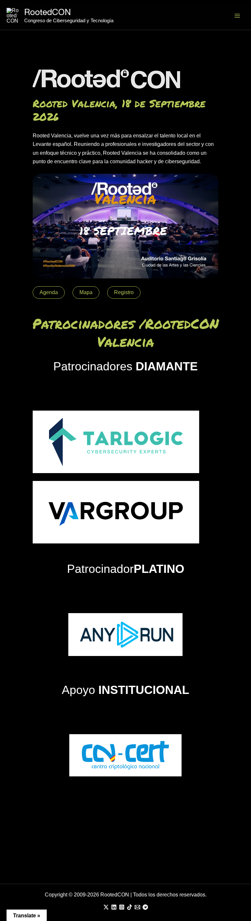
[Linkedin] (114, 907)
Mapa (85, 292)
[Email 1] (137, 907)
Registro (124, 292)
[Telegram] (145, 907)
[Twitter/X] (106, 907)
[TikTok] (129, 907)
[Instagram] (122, 907)
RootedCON (47, 12)
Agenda (49, 292)
